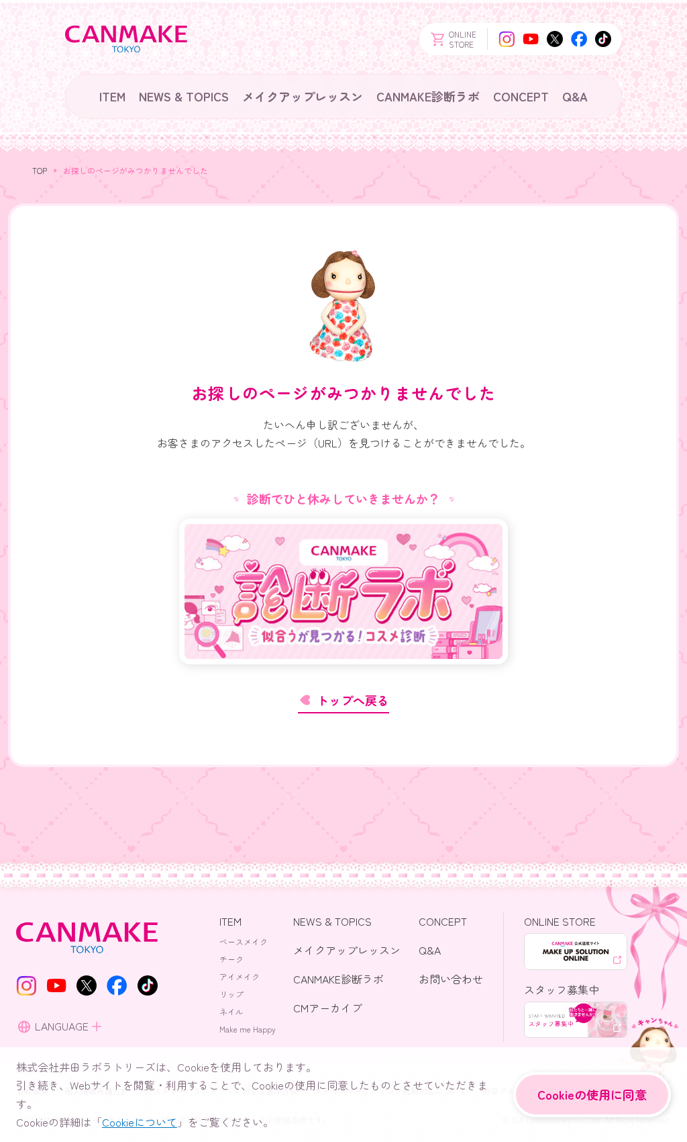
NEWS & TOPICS (184, 96)
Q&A (575, 96)
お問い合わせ (451, 979)
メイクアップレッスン (302, 96)
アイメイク (239, 976)
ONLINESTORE (462, 39)
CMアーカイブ (327, 1008)
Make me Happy (247, 1029)
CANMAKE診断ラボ (428, 96)
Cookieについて (139, 1122)
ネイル (231, 1011)
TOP (39, 170)
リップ (231, 994)
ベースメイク (243, 941)
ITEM (112, 96)
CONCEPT (521, 96)
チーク (231, 959)
